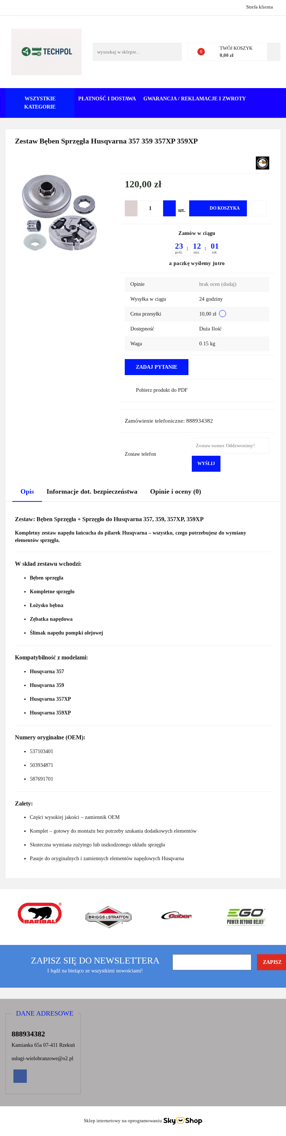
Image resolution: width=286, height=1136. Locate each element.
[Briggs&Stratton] (108, 917)
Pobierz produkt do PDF (162, 390)
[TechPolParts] (262, 162)
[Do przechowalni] (259, 208)
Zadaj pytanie (156, 367)
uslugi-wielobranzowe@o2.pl (42, 1058)
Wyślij (206, 463)
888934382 (12, 7)
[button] (45, 1013)
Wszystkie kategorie (39, 103)
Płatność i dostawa (107, 98)
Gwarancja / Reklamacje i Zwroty (194, 98)
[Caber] (177, 917)
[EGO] (246, 917)
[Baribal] (40, 917)
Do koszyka (225, 208)
